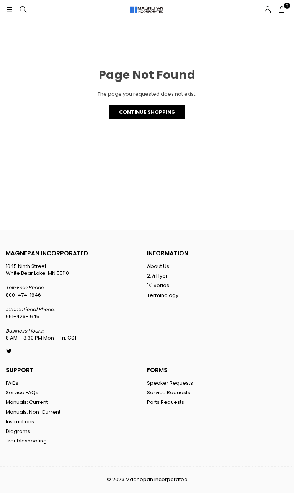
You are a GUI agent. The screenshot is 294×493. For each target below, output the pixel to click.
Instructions (20, 421)
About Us (158, 266)
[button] (281, 9)
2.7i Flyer (157, 275)
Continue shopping (147, 112)
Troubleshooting (26, 440)
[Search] (23, 9)
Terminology (162, 295)
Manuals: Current (27, 402)
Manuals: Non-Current (33, 412)
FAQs (12, 383)
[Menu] (9, 9)
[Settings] (267, 9)
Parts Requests (165, 402)
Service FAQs (22, 392)
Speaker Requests (170, 383)
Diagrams (18, 431)
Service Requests (168, 392)
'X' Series (158, 285)
